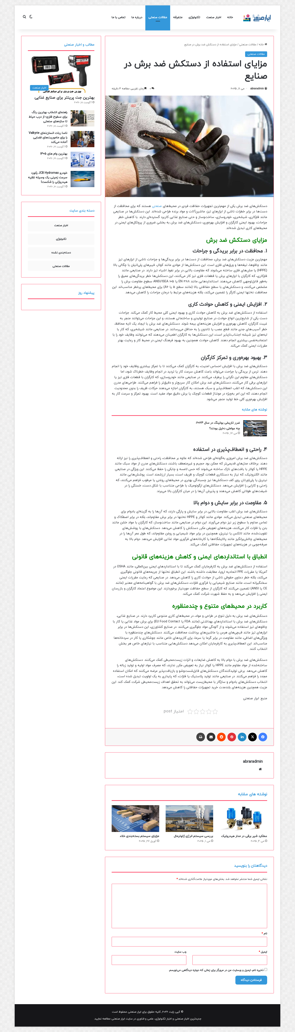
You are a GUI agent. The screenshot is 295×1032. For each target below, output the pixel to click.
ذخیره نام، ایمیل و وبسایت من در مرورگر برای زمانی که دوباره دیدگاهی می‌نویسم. (216, 970)
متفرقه (177, 17)
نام (264, 934)
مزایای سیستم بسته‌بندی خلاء (139, 836)
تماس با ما (118, 17)
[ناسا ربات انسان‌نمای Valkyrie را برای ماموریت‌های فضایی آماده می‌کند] (82, 139)
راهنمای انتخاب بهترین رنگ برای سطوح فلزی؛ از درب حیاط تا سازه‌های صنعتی (48, 116)
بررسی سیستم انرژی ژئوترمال (193, 836)
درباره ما (137, 17)
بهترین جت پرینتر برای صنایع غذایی (64, 97)
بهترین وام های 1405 (53, 154)
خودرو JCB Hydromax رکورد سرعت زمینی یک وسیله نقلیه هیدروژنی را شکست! (47, 177)
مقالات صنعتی (157, 17)
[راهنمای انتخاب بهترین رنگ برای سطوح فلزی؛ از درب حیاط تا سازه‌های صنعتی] (82, 118)
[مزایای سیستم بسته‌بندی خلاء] (135, 818)
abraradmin (257, 88)
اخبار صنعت (213, 17)
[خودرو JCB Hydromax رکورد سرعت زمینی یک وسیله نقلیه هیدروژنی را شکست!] (82, 179)
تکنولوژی (194, 17)
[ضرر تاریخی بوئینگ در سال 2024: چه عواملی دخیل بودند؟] (255, 428)
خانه (230, 17)
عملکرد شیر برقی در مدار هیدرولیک (244, 836)
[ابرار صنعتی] (257, 17)
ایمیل (263, 952)
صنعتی (157, 206)
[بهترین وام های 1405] (82, 160)
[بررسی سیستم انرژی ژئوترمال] (189, 818)
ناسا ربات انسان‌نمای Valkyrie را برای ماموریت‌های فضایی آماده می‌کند (48, 137)
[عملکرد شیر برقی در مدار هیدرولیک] (243, 818)
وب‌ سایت (180, 952)
